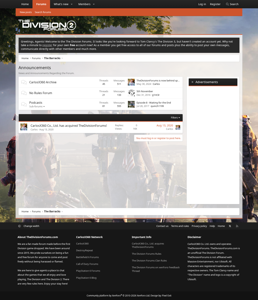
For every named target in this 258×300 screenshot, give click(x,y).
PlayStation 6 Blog (86, 277)
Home (25, 4)
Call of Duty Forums (87, 264)
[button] (72, 4)
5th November (145, 91)
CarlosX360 (82, 243)
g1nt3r (156, 95)
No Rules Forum (40, 93)
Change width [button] (31, 226)
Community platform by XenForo (118, 295)
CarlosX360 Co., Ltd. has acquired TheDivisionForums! (69, 126)
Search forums (43, 12)
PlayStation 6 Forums (88, 270)
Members (84, 4)
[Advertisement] (213, 144)
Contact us (162, 226)
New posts (26, 12)
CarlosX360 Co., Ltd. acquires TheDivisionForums (148, 245)
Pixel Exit (166, 295)
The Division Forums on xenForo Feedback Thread (156, 269)
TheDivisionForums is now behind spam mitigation (165, 80)
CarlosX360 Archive (42, 82)
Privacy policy (199, 226)
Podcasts (35, 103)
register (47, 45)
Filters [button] (174, 117)
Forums (41, 4)
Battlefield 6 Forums (87, 257)
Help (212, 226)
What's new (61, 4)
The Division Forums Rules (146, 253)
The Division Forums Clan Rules (149, 260)
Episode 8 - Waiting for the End (154, 102)
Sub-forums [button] (35, 106)
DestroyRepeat (84, 250)
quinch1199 (157, 106)
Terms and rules (180, 226)
